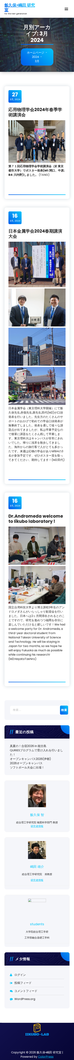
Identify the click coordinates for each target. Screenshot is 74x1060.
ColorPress (46, 1057)
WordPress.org (24, 999)
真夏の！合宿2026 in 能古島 (28, 746)
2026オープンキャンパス (26, 763)
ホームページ (35, 53)
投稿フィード (23, 983)
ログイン (20, 975)
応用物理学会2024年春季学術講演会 (35, 112)
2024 (35, 57)
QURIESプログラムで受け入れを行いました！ (36, 752)
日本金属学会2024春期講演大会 (35, 233)
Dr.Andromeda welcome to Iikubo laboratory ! (35, 518)
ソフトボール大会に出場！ (27, 767)
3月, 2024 (15, 96)
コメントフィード (25, 991)
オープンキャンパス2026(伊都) (30, 759)
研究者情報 (37, 826)
